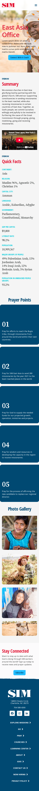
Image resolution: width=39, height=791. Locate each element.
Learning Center (19, 748)
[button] (36, 5)
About (19, 755)
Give (19, 761)
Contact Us (19, 768)
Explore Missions (19, 722)
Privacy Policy (19, 781)
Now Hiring (19, 774)
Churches (19, 742)
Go (19, 729)
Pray (19, 735)
